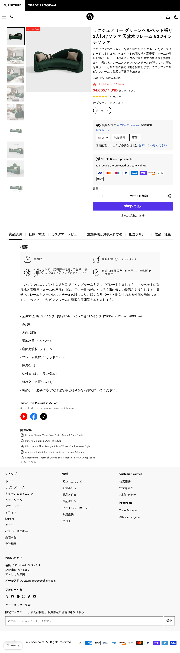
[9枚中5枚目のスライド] (16, 112)
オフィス (11, 512)
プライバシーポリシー (76, 508)
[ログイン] (168, 17)
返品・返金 (163, 234)
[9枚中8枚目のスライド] (16, 169)
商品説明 (15, 234)
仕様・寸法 (37, 234)
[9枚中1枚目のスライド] (16, 36)
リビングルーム (15, 487)
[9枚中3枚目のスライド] (16, 74)
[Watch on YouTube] (23, 416)
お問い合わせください (153, 145)
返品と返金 (69, 495)
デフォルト (102, 110)
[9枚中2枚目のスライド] (16, 55)
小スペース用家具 (16, 531)
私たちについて (72, 482)
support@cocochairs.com (41, 581)
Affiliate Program (129, 517)
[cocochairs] (90, 17)
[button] (28, 462)
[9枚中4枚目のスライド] (16, 93)
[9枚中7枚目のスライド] (16, 150)
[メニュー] (4, 17)
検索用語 (125, 482)
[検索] (12, 17)
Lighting (10, 519)
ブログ (66, 521)
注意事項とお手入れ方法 (104, 234)
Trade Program (128, 510)
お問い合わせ (127, 495)
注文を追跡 (126, 488)
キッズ (9, 525)
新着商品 (11, 537)
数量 (96, 189)
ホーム (9, 481)
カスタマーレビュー (66, 234)
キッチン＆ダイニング (19, 494)
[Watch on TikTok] (43, 416)
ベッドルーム (13, 500)
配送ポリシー (138, 234)
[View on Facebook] (33, 416)
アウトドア (12, 506)
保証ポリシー (70, 501)
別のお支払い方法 (132, 216)
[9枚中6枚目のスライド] (16, 131)
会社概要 (11, 544)
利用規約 (68, 515)
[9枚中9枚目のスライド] (16, 188)
